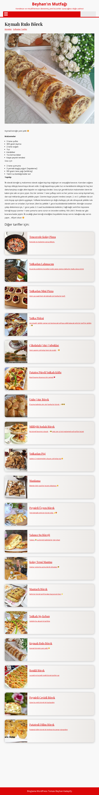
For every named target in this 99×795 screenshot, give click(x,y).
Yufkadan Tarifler (20, 29)
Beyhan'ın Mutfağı (49, 4)
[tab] (6, 14)
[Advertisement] (49, 765)
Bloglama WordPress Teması (41, 791)
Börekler (8, 29)
